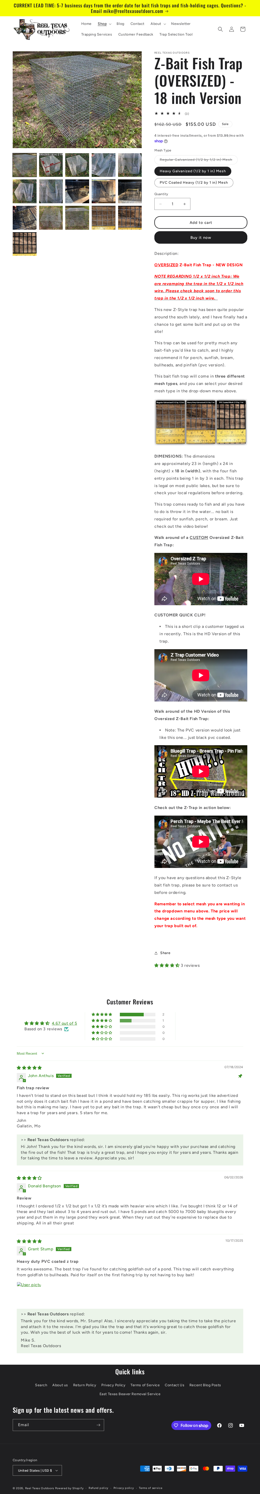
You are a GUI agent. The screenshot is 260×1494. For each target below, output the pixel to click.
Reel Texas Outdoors (39, 1488)
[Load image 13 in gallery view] (77, 218)
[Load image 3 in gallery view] (77, 165)
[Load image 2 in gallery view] (51, 165)
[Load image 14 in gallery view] (104, 218)
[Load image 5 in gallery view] (130, 165)
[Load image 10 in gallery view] (130, 191)
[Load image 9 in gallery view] (104, 191)
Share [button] (165, 953)
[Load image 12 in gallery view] (51, 218)
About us (60, 1385)
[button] (104, 24)
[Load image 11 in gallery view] (25, 218)
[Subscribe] (98, 1425)
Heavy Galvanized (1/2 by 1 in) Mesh (193, 171)
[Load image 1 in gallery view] (25, 165)
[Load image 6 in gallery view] (25, 191)
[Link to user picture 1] (29, 1294)
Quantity (161, 194)
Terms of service (150, 1488)
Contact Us (174, 1385)
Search (41, 1385)
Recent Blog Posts (205, 1385)
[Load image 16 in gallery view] (25, 244)
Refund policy (98, 1488)
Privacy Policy (113, 1385)
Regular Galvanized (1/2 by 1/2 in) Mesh (199, 160)
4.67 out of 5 (64, 1023)
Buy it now (200, 237)
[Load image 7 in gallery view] (51, 191)
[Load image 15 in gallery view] (130, 218)
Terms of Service (145, 1385)
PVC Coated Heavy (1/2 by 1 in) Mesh (194, 182)
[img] (29, 1067)
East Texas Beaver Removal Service (130, 1394)
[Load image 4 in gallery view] (104, 165)
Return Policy (84, 1385)
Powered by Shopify (69, 1488)
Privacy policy (123, 1488)
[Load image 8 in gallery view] (77, 191)
